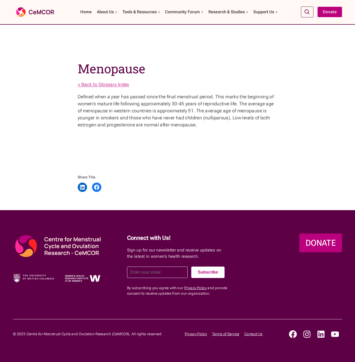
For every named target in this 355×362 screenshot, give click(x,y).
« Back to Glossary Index (103, 84)
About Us (105, 11)
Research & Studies (226, 11)
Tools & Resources (139, 11)
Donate (330, 11)
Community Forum (182, 11)
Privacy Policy (195, 288)
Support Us (263, 11)
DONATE (321, 243)
